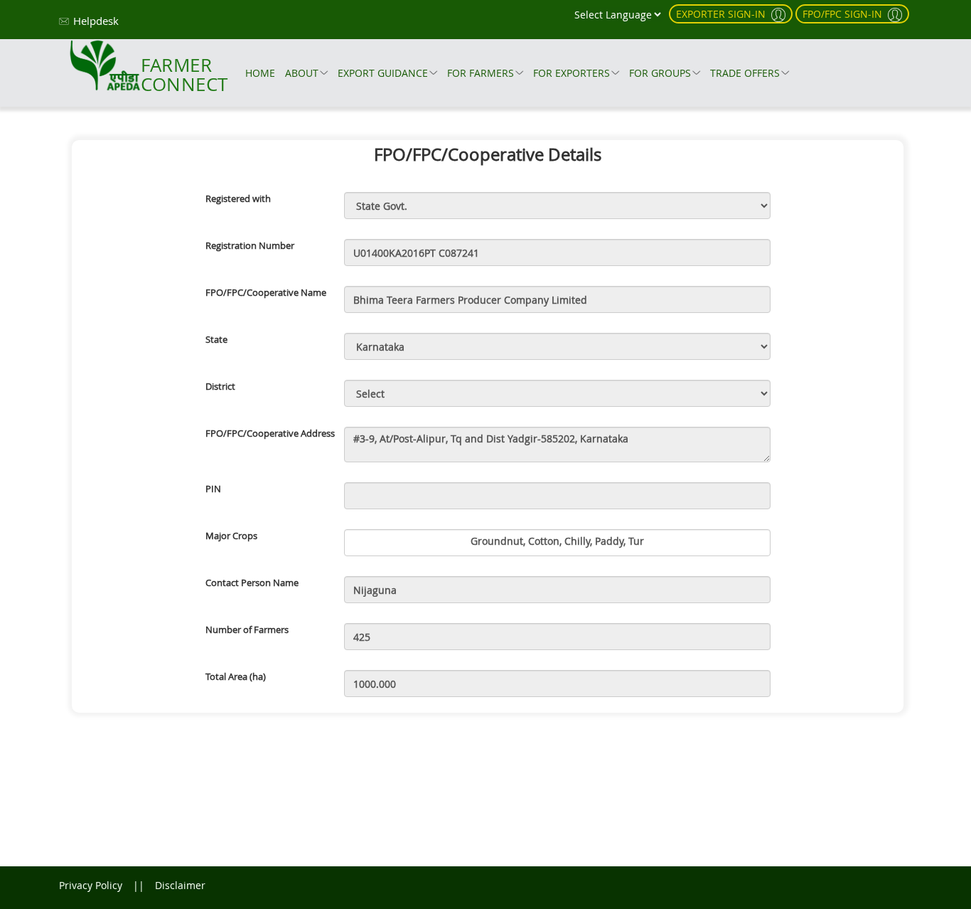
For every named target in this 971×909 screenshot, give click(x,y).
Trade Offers (745, 73)
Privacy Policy (90, 885)
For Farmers (480, 73)
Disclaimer (180, 885)
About (301, 73)
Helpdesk (96, 21)
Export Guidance (383, 73)
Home (260, 73)
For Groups (660, 73)
